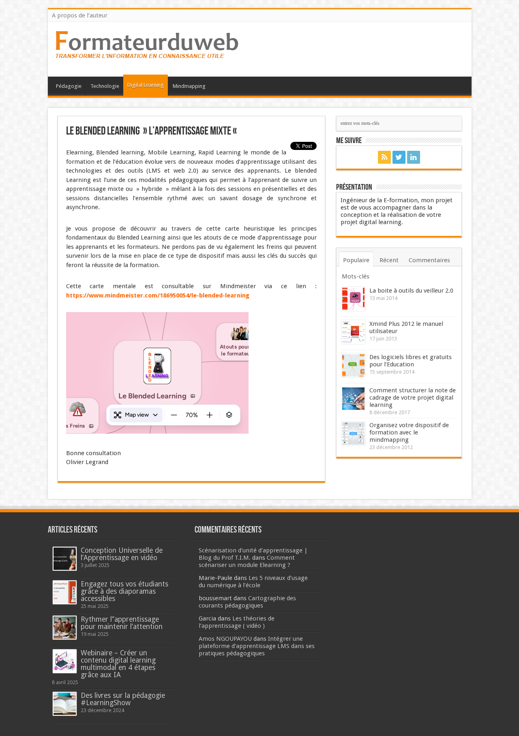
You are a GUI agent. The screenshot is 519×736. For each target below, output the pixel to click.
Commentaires (429, 260)
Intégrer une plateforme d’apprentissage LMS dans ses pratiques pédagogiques (257, 646)
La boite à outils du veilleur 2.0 (411, 290)
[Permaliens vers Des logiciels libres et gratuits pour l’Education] (353, 365)
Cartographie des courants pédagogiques (247, 602)
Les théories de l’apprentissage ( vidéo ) (237, 622)
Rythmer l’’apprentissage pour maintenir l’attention (122, 623)
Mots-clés (355, 276)
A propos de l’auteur (79, 15)
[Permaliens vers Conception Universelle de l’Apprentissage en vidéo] (65, 559)
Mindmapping (189, 86)
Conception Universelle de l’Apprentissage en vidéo (122, 554)
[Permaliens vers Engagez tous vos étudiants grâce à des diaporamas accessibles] (65, 592)
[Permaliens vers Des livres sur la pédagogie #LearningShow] (65, 704)
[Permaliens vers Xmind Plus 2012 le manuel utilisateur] (353, 332)
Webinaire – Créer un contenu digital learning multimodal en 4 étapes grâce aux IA (118, 664)
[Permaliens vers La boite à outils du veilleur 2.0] (353, 299)
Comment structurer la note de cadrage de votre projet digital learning (412, 398)
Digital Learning (145, 85)
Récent (389, 260)
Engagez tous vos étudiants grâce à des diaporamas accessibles (124, 591)
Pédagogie (68, 86)
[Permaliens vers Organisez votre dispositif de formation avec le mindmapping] (353, 433)
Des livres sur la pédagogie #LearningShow (123, 699)
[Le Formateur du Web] (147, 56)
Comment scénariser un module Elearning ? (247, 561)
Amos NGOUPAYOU (225, 638)
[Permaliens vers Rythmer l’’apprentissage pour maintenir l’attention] (65, 627)
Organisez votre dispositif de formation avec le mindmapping (409, 432)
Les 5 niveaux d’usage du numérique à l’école (253, 581)
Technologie (104, 86)
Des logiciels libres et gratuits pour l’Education (410, 360)
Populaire (356, 260)
